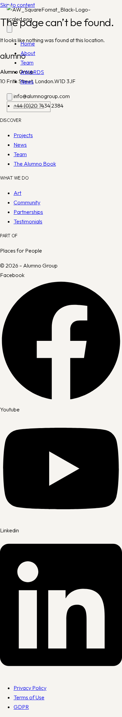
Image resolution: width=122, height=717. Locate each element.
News (27, 81)
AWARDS (32, 72)
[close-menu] (9, 96)
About (27, 53)
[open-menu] (9, 29)
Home (27, 43)
